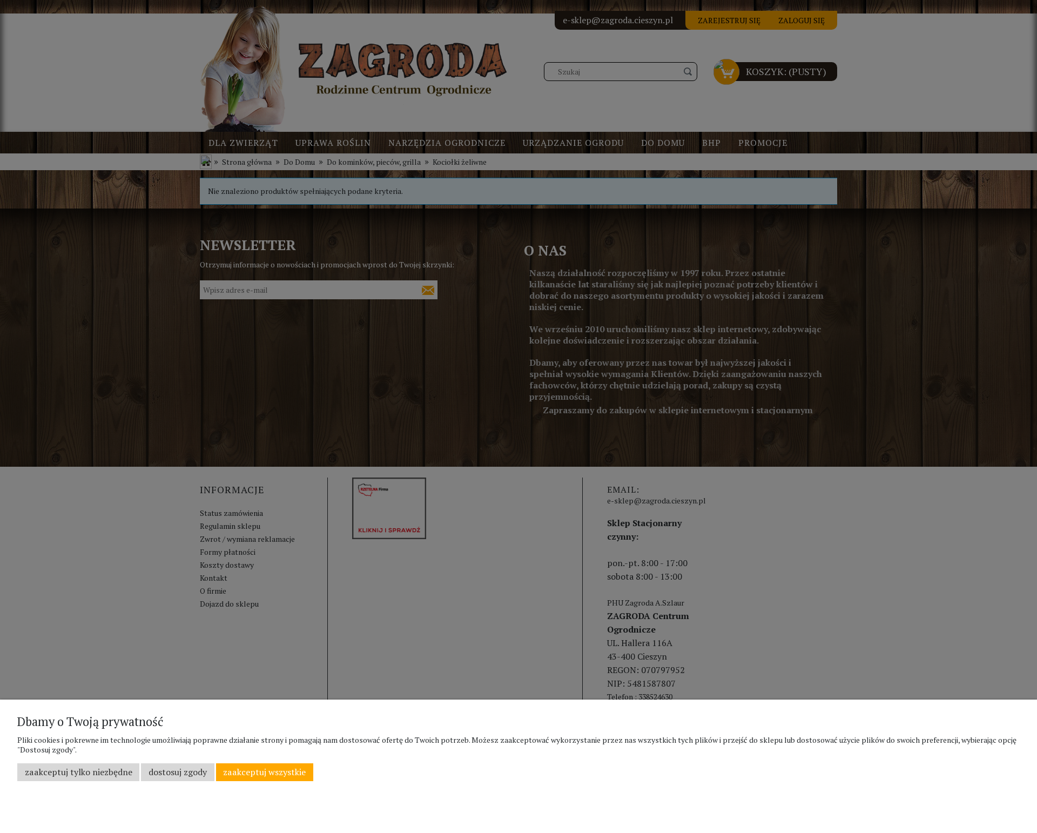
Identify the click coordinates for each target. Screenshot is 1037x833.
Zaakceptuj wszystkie (264, 772)
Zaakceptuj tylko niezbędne (78, 772)
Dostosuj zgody (178, 772)
